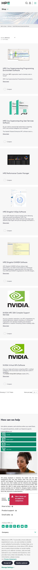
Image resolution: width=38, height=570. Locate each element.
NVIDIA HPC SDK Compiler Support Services (16, 313)
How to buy (8, 449)
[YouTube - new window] (22, 526)
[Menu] (35, 3)
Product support (9, 439)
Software (9, 26)
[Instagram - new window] (10, 526)
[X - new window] (7, 526)
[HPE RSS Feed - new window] (26, 526)
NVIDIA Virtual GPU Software (14, 365)
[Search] (26, 3)
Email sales (6, 515)
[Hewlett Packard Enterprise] (6, 3)
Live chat (8, 434)
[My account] (30, 3)
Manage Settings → (8, 567)
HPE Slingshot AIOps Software (14, 212)
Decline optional (21, 563)
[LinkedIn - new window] (3, 526)
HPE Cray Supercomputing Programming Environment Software (18, 69)
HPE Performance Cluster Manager (16, 173)
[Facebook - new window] (18, 526)
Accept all (7, 563)
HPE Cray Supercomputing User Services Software (18, 122)
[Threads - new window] (14, 526)
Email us (8, 444)
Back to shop (3, 26)
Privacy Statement (10, 559)
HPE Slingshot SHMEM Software (15, 262)
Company (5, 532)
